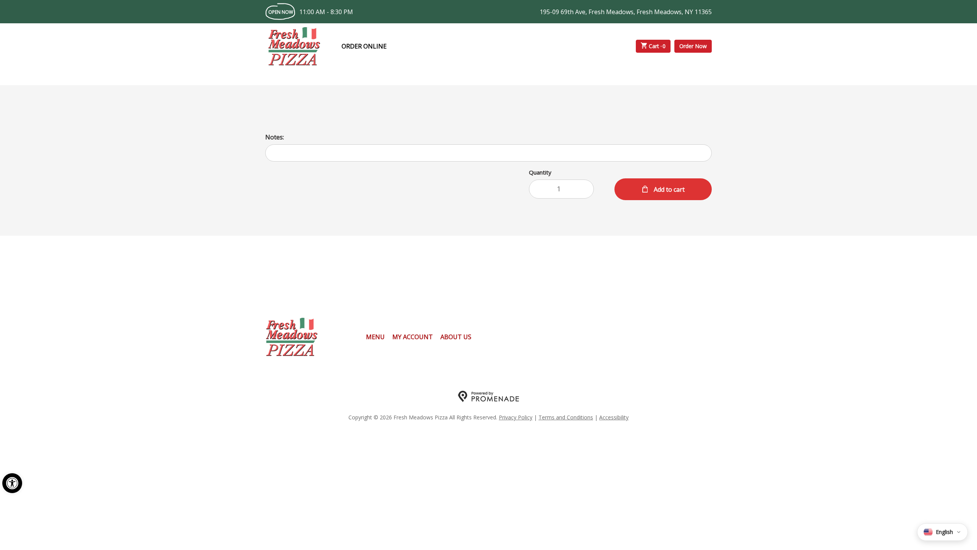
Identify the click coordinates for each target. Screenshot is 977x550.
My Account (412, 337)
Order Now (693, 46)
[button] (12, 483)
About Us (455, 337)
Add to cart (668, 189)
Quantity (540, 172)
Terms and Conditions (565, 417)
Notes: (274, 137)
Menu (375, 337)
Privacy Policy (515, 417)
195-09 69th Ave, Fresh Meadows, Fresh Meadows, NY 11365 (626, 12)
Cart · (657, 46)
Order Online (364, 46)
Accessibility (614, 417)
